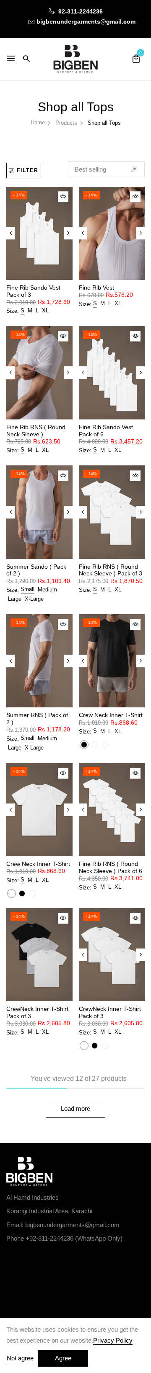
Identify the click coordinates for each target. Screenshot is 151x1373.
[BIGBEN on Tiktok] (66, 1258)
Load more (75, 1108)
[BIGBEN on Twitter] (28, 1258)
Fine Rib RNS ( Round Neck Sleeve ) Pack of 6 (110, 867)
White (94, 745)
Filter (28, 170)
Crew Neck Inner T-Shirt (111, 715)
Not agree (20, 1358)
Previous (10, 233)
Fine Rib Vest (96, 287)
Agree (63, 1358)
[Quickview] (63, 196)
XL (45, 310)
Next (68, 233)
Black (84, 745)
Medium (47, 589)
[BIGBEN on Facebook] (9, 1258)
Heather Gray (105, 745)
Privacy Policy (113, 1340)
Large (14, 599)
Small (27, 589)
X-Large (34, 599)
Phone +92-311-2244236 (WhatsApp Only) (64, 1238)
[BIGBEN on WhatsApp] (47, 1258)
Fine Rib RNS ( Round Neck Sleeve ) (35, 431)
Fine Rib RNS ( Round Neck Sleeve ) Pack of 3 (110, 570)
